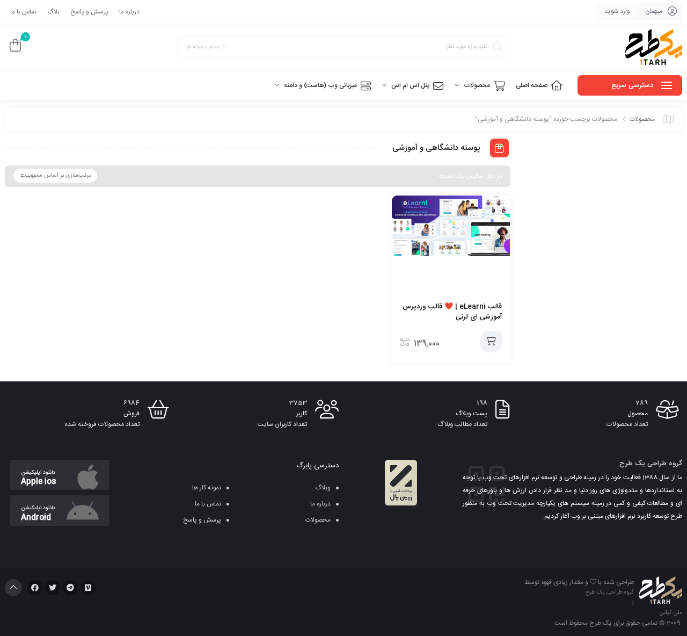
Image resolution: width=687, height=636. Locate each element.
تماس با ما (23, 11)
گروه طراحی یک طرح (610, 592)
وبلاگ (323, 487)
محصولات (642, 119)
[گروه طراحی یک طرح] (653, 47)
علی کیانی (671, 613)
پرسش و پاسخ (89, 11)
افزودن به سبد (491, 341)
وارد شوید (617, 11)
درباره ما (129, 11)
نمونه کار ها (206, 487)
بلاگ (53, 11)
